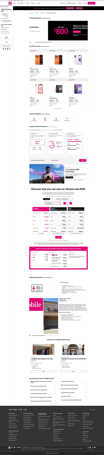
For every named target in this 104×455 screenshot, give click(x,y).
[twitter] (5, 49)
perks (81, 304)
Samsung (77, 308)
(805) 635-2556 (35, 364)
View (44, 371)
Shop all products (58, 108)
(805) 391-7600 (65, 364)
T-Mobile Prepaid (4, 29)
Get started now (69, 177)
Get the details (58, 31)
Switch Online (79, 8)
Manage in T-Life (70, 8)
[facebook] (3, 49)
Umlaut (39, 130)
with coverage (74, 304)
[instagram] (9, 49)
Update (82, 160)
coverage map (58, 130)
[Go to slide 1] (35, 42)
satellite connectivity (63, 307)
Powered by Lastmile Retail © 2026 (52, 453)
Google (82, 308)
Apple (73, 308)
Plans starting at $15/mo (5, 33)
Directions (6, 37)
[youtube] (7, 49)
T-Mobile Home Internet (5, 27)
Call (6, 42)
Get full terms (56, 35)
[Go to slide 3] (70, 42)
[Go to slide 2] (53, 42)
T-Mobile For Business (5, 31)
